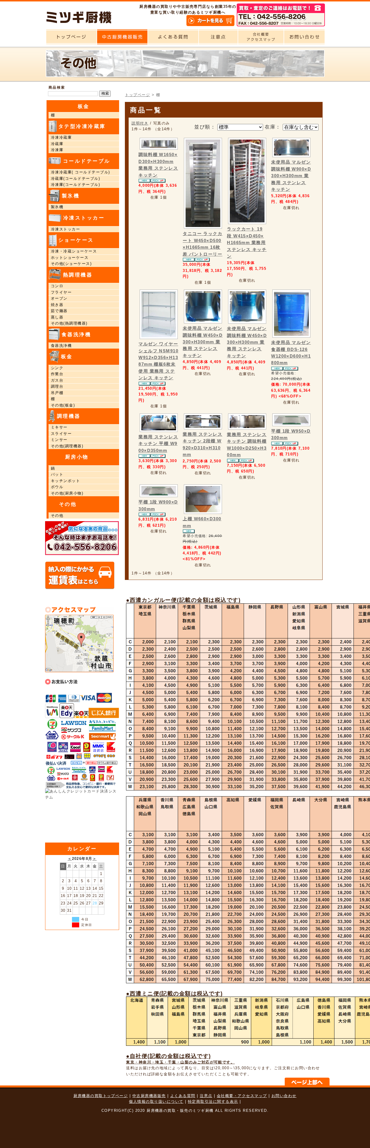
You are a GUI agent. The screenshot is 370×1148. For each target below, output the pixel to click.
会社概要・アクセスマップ (242, 1096)
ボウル (57, 487)
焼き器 (57, 305)
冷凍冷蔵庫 (61, 138)
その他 (57, 516)
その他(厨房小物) (67, 493)
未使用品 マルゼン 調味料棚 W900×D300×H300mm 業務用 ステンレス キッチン (291, 176)
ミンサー (59, 440)
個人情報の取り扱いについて (156, 1101)
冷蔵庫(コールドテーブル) (75, 179)
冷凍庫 (57, 150)
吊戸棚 (57, 393)
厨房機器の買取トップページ (100, 1096)
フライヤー (61, 292)
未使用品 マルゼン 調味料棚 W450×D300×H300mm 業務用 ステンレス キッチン (203, 342)
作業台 (57, 374)
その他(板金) (63, 405)
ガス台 (59, 380)
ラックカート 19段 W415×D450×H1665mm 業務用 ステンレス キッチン (247, 243)
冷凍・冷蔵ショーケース (74, 251)
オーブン (59, 298)
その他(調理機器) (67, 446)
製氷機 (57, 207)
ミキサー (59, 427)
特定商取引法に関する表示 (213, 1101)
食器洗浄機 (61, 346)
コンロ (57, 286)
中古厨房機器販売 (149, 1096)
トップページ (137, 95)
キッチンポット (65, 481)
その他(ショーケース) (71, 264)
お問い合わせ (284, 1096)
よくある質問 (182, 1096)
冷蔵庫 (57, 144)
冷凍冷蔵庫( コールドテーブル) (80, 172)
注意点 (206, 1096)
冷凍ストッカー (65, 229)
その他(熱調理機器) (69, 323)
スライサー (61, 434)
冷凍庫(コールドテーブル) (75, 185)
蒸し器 (57, 317)
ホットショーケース (69, 258)
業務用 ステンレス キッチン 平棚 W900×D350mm (158, 444)
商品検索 (57, 87)
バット (57, 475)
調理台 (57, 387)
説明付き (140, 123)
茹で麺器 (59, 311)
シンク (57, 368)
